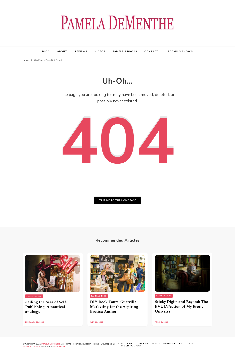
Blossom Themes (31, 346)
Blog (46, 51)
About (62, 51)
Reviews (80, 51)
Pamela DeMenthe (50, 343)
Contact (151, 51)
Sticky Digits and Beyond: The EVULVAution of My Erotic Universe (181, 306)
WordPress (59, 346)
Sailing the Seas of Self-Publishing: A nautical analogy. (46, 307)
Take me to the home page (117, 200)
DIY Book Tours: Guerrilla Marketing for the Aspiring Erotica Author (114, 306)
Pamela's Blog (34, 296)
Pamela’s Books (125, 51)
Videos (100, 51)
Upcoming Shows (179, 51)
